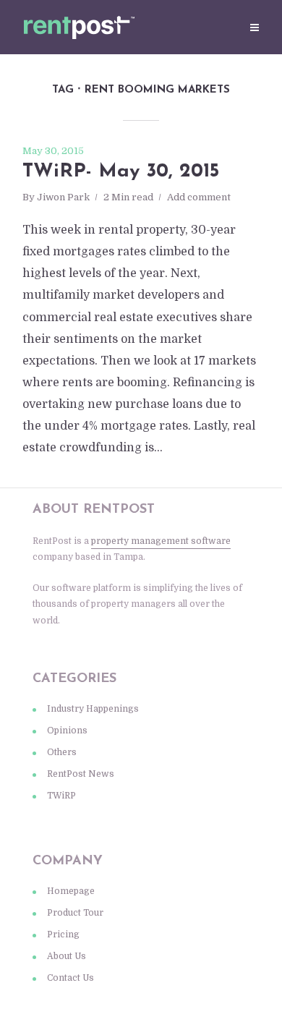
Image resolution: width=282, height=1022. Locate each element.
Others (62, 752)
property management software (161, 541)
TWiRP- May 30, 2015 (120, 172)
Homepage (71, 891)
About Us (66, 956)
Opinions (67, 730)
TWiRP (61, 796)
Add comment (199, 197)
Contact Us (70, 978)
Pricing (63, 934)
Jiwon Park (63, 197)
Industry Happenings (93, 709)
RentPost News (80, 774)
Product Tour (75, 913)
